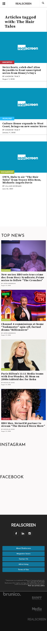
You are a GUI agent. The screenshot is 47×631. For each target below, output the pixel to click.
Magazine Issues (23, 554)
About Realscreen (23, 548)
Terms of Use (23, 569)
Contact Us (23, 559)
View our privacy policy (36, 585)
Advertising (23, 564)
